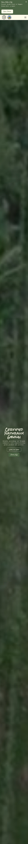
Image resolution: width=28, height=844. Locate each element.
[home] (6, 17)
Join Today (7, 11)
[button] (25, 17)
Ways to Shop (14, 449)
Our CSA (14, 454)
